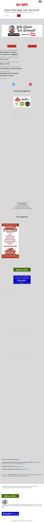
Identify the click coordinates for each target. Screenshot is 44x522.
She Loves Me (4, 64)
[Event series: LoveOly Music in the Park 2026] (19, 66)
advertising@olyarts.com (20, 463)
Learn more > (27, 476)
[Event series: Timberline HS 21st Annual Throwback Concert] (9, 71)
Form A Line (4, 59)
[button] (43, 1)
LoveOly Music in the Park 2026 (11, 68)
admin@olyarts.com (24, 469)
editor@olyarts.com (19, 466)
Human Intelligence (6, 505)
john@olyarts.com (11, 463)
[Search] (19, 15)
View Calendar (3, 78)
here (27, 205)
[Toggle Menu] (40, 1)
